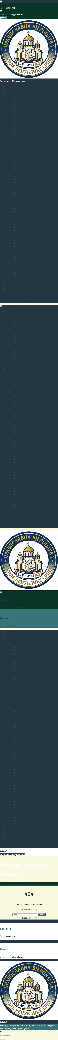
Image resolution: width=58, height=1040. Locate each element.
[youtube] (4, 17)
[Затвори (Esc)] (1, 1035)
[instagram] (6, 17)
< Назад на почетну (29, 918)
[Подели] (4, 1035)
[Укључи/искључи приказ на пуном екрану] (6, 1035)
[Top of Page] (0, 1032)
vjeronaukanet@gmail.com (11, 14)
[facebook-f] (0, 17)
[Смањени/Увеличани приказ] (9, 1035)
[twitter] (2, 17)
